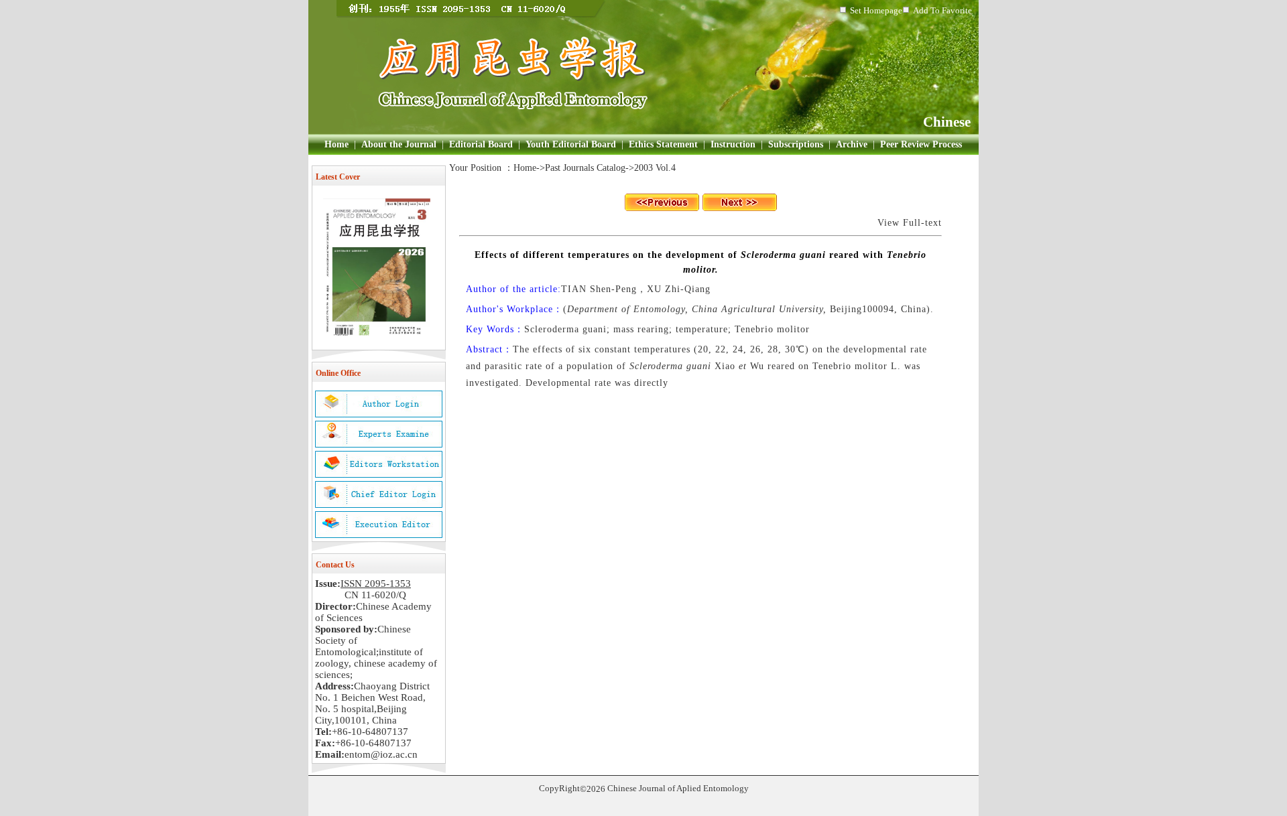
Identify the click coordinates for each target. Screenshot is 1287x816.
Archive (851, 144)
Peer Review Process (921, 144)
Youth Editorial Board (571, 144)
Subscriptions (795, 144)
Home (336, 144)
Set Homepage (876, 10)
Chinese (947, 122)
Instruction (733, 144)
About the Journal (398, 144)
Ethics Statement (663, 144)
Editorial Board (481, 144)
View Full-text (909, 223)
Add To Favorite (942, 10)
